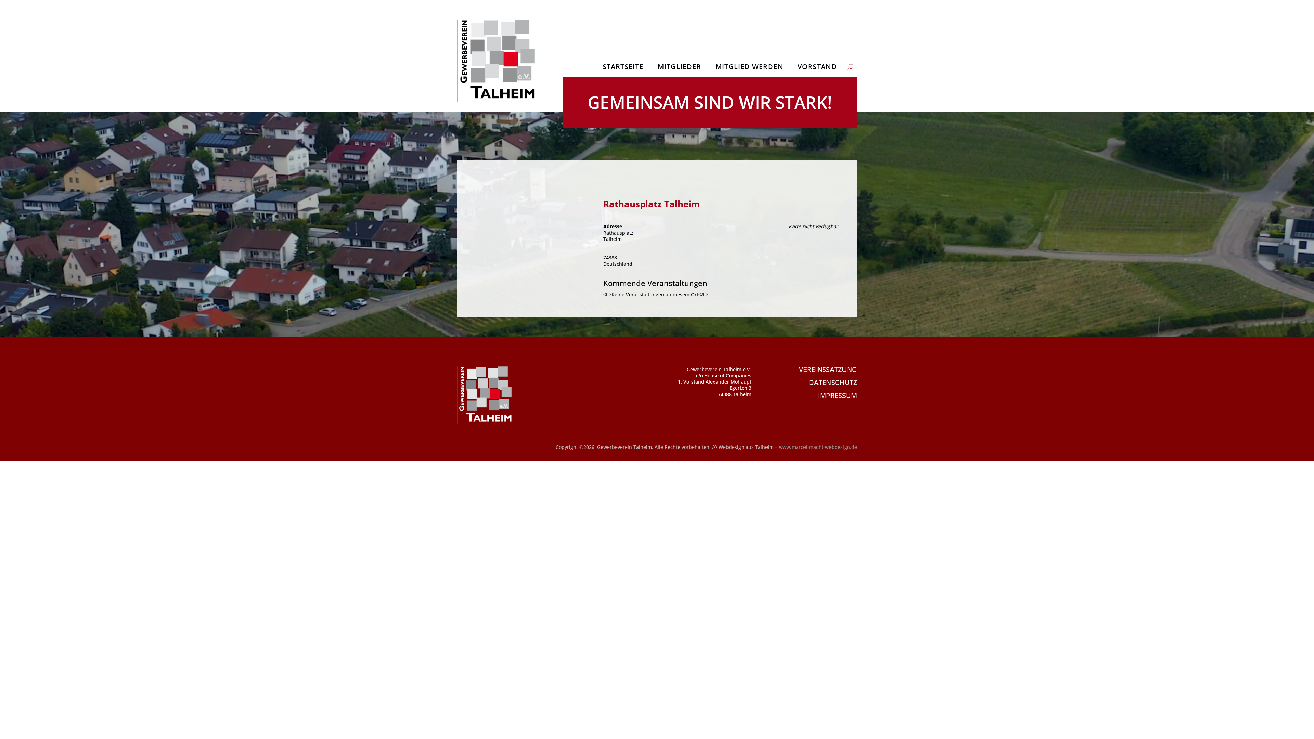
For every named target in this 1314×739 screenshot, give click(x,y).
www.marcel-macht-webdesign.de (818, 447)
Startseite (623, 67)
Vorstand (817, 67)
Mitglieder (679, 67)
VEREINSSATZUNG (828, 369)
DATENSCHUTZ (833, 382)
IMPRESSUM (837, 395)
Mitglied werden (749, 67)
